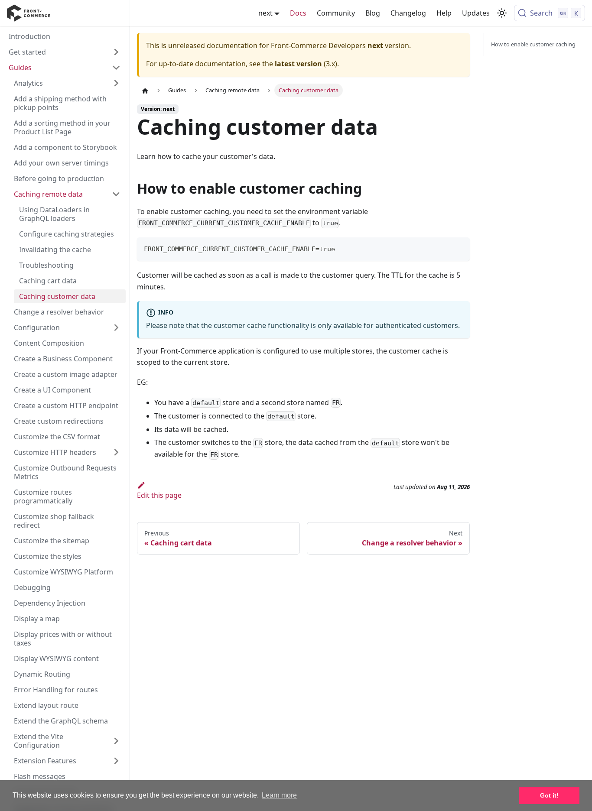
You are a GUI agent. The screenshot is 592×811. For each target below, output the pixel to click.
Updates (476, 13)
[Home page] (145, 90)
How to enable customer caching (533, 44)
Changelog (408, 13)
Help (444, 13)
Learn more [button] (279, 795)
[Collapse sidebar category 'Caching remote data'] (116, 194)
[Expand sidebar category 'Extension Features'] (116, 761)
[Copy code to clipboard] (459, 248)
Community (336, 13)
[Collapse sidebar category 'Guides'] (116, 68)
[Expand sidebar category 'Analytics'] (116, 83)
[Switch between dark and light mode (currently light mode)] (502, 13)
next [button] (265, 13)
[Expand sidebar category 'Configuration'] (116, 327)
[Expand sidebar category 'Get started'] (116, 52)
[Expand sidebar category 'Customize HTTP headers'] (116, 452)
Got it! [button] (549, 795)
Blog (372, 13)
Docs (298, 13)
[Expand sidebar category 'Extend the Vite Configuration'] (116, 741)
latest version (298, 63)
